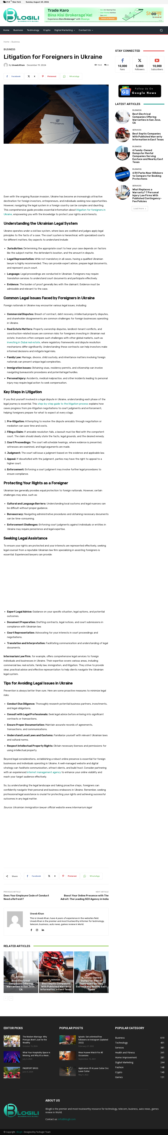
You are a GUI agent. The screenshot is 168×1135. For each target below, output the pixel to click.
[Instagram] (37, 929)
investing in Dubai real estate (23, 342)
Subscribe (157, 58)
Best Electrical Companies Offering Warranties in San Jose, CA (21, 985)
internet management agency (44, 772)
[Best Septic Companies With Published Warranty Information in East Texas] (56, 972)
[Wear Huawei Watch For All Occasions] (67, 1055)
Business (15, 41)
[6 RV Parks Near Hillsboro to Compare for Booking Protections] (122, 174)
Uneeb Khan (18, 65)
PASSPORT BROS (30, 1068)
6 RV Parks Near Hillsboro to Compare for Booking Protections (147, 175)
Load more (139, 208)
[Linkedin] (43, 929)
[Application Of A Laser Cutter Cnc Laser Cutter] (67, 1071)
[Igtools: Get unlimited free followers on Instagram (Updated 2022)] (67, 1040)
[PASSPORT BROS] (12, 1072)
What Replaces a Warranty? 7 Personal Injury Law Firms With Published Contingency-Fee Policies (147, 195)
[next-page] (11, 998)
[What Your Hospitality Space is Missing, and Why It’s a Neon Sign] (12, 1057)
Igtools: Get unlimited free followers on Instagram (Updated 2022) (93, 1040)
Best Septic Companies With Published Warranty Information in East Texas (56, 986)
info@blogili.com (67, 1119)
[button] (161, 30)
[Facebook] (31, 929)
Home (6, 41)
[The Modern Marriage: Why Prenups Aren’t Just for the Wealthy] (12, 1041)
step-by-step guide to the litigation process (63, 403)
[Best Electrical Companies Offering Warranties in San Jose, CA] (21, 972)
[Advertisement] (56, 171)
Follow (140, 58)
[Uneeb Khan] (6, 65)
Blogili (19, 1132)
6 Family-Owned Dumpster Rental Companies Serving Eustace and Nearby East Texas (91, 983)
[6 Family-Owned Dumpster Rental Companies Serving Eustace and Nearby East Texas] (122, 153)
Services (55, 980)
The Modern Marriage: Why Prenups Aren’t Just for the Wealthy (35, 1040)
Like (123, 58)
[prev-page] (6, 998)
